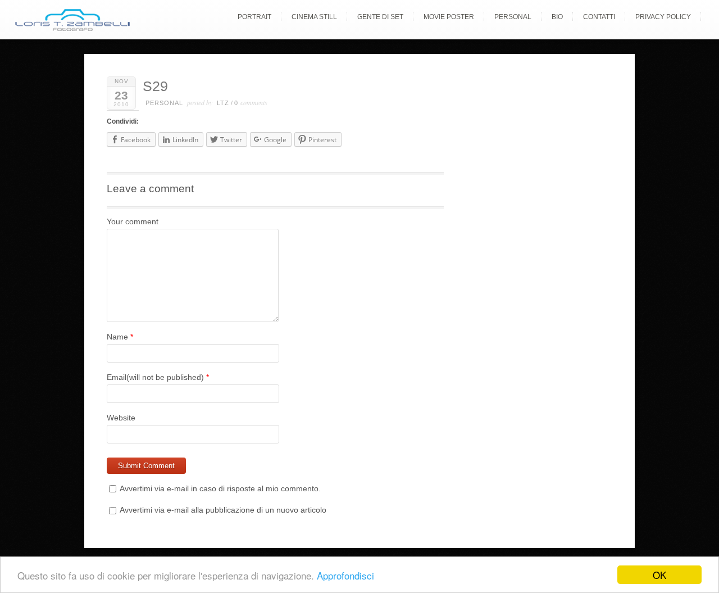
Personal (512, 17)
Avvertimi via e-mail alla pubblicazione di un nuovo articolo (223, 509)
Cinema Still (314, 17)
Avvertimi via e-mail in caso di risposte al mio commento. (220, 488)
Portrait (254, 17)
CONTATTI (599, 17)
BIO (557, 17)
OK (659, 575)
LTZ (223, 102)
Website (121, 417)
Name (117, 336)
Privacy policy (663, 17)
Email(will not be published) (155, 377)
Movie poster (449, 17)
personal (164, 102)
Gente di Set (380, 17)
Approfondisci (345, 575)
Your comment (132, 221)
